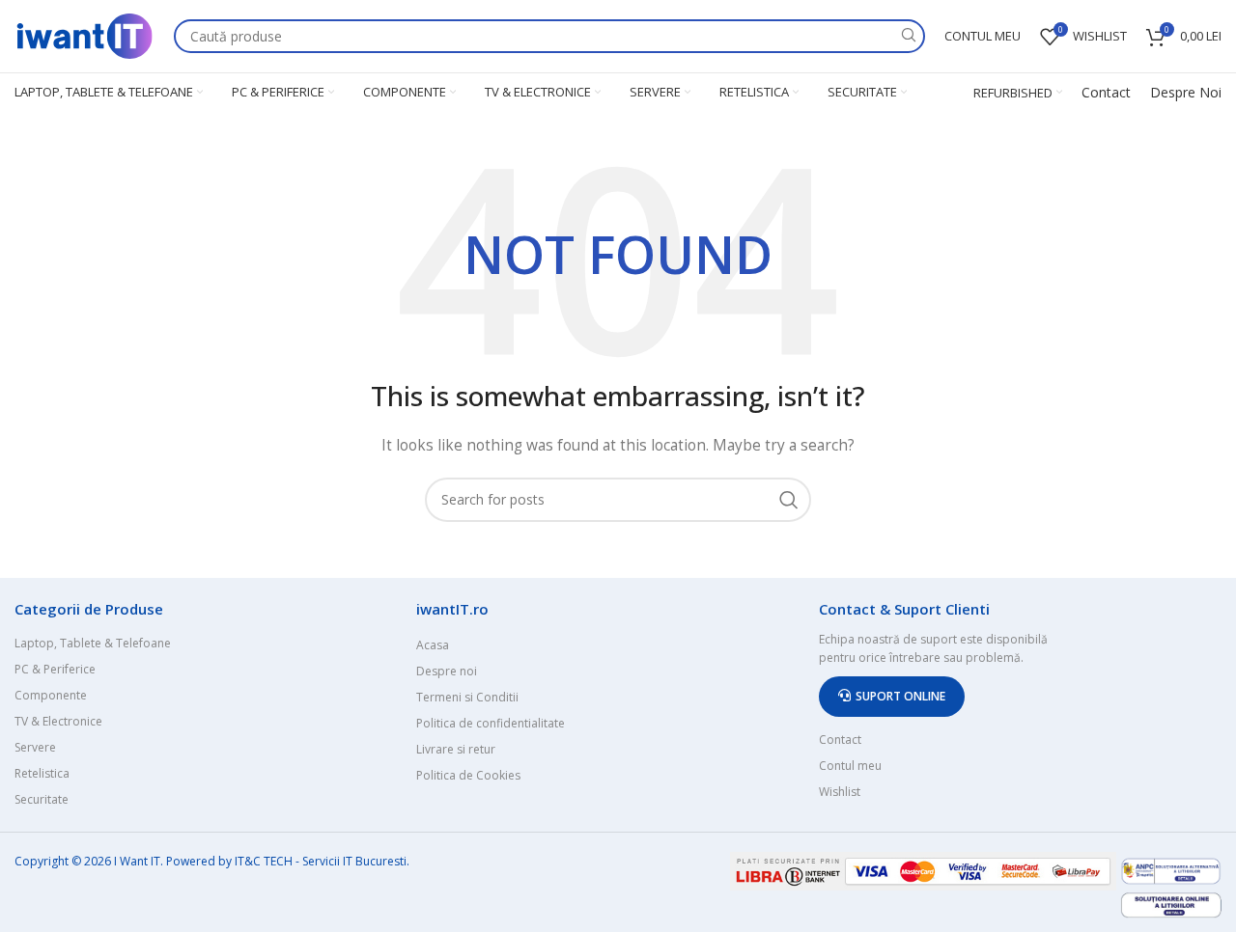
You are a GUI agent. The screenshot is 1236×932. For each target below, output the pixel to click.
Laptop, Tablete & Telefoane (92, 643)
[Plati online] (925, 870)
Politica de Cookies (468, 775)
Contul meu (850, 765)
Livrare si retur (455, 749)
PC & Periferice (55, 669)
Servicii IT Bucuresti (354, 861)
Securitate (41, 799)
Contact (1106, 92)
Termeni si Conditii (467, 697)
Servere (35, 747)
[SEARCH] (908, 36)
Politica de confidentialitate (490, 723)
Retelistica (42, 773)
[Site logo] (84, 34)
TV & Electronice (58, 721)
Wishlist (839, 791)
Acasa (432, 645)
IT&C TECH (264, 861)
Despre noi (446, 671)
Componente (50, 695)
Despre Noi (1186, 92)
